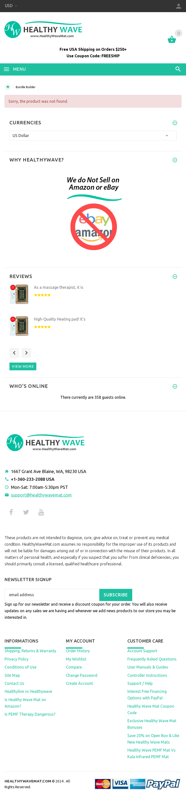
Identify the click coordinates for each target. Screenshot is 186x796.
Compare (74, 667)
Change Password (81, 675)
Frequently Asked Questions (152, 659)
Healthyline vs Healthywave (28, 691)
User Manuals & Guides (147, 667)
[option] (93, 299)
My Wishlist (76, 659)
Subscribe (116, 595)
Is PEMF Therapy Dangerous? (30, 714)
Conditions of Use (20, 667)
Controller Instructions (147, 675)
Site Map (12, 675)
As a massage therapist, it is (58, 287)
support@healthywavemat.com (41, 494)
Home (8, 87)
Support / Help (140, 683)
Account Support (142, 651)
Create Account (79, 683)
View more (23, 366)
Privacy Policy (17, 659)
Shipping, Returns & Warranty (30, 651)
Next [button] (26, 353)
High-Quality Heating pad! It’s (59, 319)
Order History (78, 651)
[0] (171, 42)
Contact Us (14, 683)
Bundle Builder (26, 87)
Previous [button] (14, 353)
